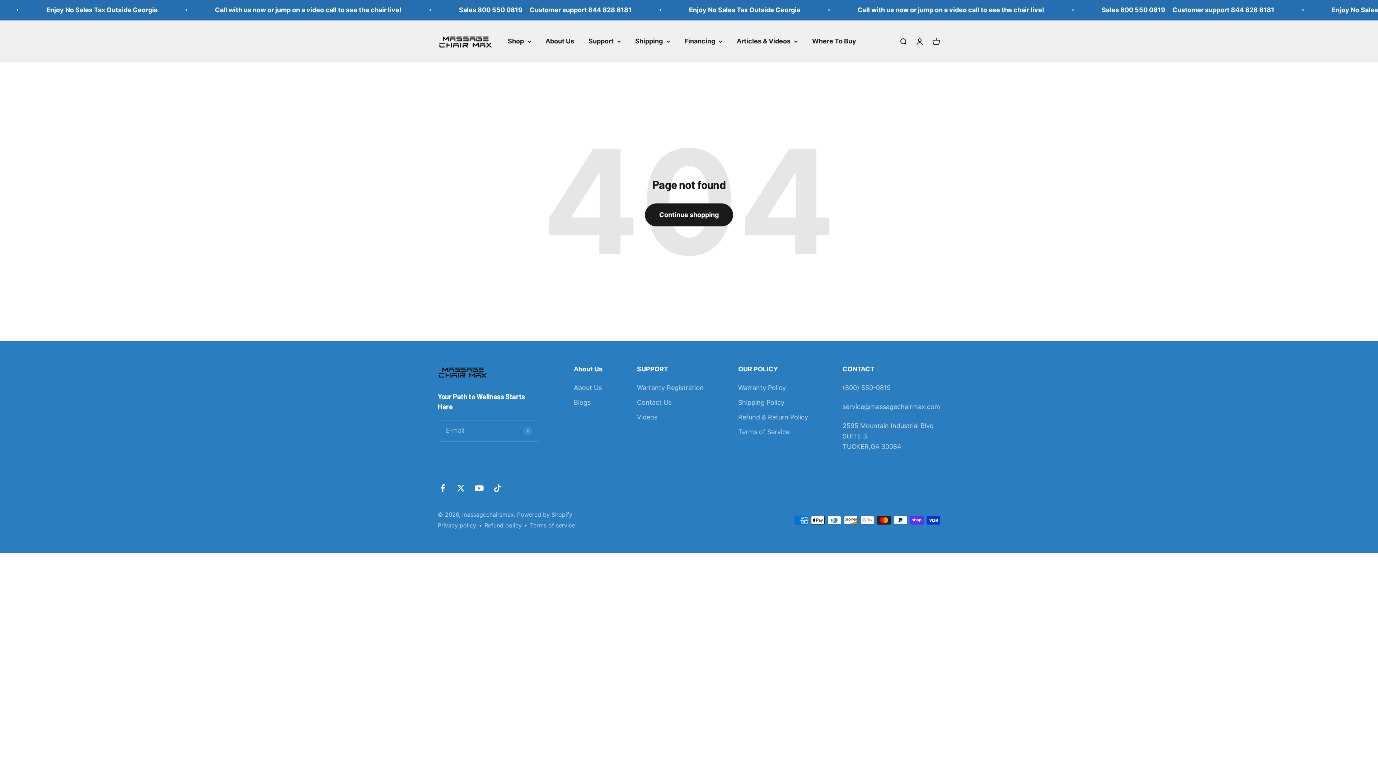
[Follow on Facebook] (442, 488)
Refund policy (503, 525)
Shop (516, 41)
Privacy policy (457, 525)
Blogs (582, 402)
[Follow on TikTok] (497, 488)
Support (601, 41)
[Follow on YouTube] (479, 488)
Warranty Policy (762, 387)
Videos (647, 417)
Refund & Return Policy (773, 417)
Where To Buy (834, 41)
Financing (699, 41)
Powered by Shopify (544, 514)
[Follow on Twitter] (461, 488)
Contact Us (654, 402)
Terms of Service (763, 432)
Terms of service (552, 525)
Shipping (649, 41)
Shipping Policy (761, 402)
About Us (559, 41)
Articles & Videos (764, 41)
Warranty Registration (670, 387)
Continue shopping (689, 215)
